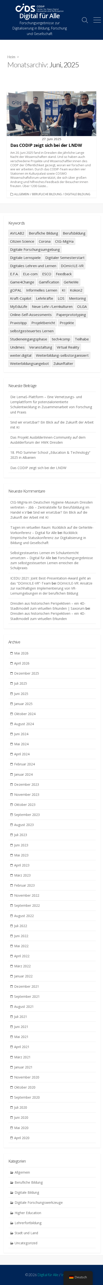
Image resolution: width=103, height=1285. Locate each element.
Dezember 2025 (26, 673)
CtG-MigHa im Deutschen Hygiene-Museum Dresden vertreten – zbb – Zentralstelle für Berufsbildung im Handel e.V (51, 507)
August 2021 (24, 1006)
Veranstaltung (40, 347)
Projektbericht (43, 322)
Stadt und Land (26, 1233)
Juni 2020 (21, 1117)
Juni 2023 (21, 845)
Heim (11, 57)
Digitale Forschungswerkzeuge (39, 1202)
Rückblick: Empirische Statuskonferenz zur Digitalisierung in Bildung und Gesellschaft (48, 537)
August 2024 (24, 724)
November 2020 (26, 1077)
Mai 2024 (21, 744)
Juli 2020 (20, 1107)
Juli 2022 (20, 926)
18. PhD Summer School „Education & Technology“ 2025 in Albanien (50, 455)
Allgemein (21, 194)
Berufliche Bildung (47, 194)
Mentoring (77, 298)
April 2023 (21, 865)
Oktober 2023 (24, 804)
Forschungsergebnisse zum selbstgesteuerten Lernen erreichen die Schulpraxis (51, 563)
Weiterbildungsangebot (29, 363)
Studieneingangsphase (28, 339)
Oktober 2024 (24, 713)
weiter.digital (20, 355)
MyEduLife (18, 306)
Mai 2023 (21, 855)
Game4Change (22, 282)
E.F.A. (14, 273)
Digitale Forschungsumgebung (35, 249)
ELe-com (30, 273)
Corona (45, 241)
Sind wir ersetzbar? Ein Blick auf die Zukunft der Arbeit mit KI (52, 425)
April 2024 (21, 754)
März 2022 (22, 966)
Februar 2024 (24, 764)
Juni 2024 (21, 734)
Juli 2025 (20, 683)
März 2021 (22, 1057)
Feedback (64, 273)
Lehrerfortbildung (28, 1223)
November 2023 (26, 794)
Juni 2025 (21, 693)
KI (63, 290)
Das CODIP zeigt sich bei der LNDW (38, 467)
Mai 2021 (21, 1036)
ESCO (46, 273)
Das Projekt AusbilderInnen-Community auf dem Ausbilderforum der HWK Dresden (48, 440)
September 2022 (27, 905)
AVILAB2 (17, 233)
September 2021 (27, 996)
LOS (61, 298)
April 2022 (21, 956)
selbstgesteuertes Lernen (32, 330)
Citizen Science (22, 241)
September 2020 (27, 1097)
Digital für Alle (48, 1275)
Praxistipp (18, 322)
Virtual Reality (68, 347)
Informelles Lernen (41, 290)
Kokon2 (76, 290)
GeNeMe (71, 282)
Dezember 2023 (26, 784)
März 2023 (22, 875)
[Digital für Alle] (39, 8)
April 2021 (21, 1046)
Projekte (67, 322)
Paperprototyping (71, 314)
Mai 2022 (21, 946)
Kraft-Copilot (20, 298)
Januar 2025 (23, 703)
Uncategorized (26, 1243)
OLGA (82, 306)
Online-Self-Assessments (31, 314)
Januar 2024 (23, 774)
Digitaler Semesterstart (65, 257)
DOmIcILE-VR (72, 265)
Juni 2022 (21, 936)
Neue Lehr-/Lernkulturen (52, 306)
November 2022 (26, 895)
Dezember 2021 (26, 986)
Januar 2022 (23, 976)
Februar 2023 (24, 885)
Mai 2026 (21, 653)
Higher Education (28, 1212)
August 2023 (24, 824)
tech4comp (61, 339)
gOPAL (16, 290)
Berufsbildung (74, 233)
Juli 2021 (20, 1016)
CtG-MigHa (64, 241)
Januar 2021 (23, 1067)
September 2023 (27, 814)
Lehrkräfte (44, 298)
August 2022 (24, 915)
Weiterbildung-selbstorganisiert (62, 355)
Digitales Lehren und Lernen (33, 265)
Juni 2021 (21, 1026)
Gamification (49, 282)
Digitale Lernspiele (25, 257)
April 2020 (21, 1138)
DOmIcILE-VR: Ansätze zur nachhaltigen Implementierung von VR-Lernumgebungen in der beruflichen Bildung (51, 588)
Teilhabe (82, 339)
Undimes (17, 347)
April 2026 (21, 663)
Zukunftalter (63, 363)
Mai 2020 (21, 1127)
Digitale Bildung (77, 194)
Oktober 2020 (24, 1087)
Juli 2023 (20, 834)
